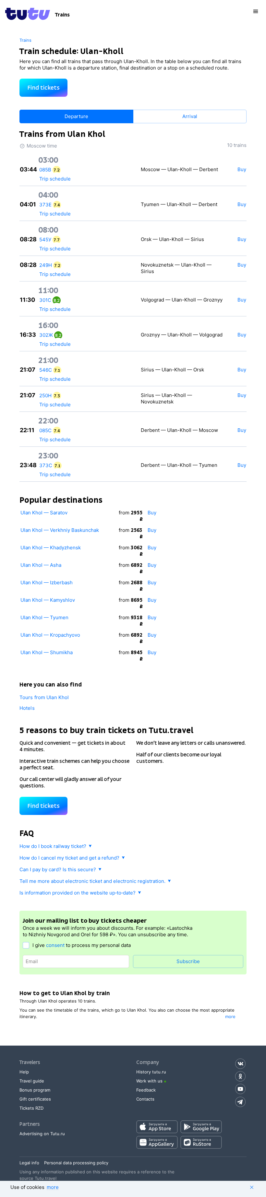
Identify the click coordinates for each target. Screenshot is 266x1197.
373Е (45, 205)
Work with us (149, 1080)
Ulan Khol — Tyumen (44, 617)
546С (45, 370)
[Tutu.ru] (27, 15)
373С (45, 465)
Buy (152, 513)
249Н (45, 265)
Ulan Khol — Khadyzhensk (50, 547)
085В (45, 170)
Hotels (27, 708)
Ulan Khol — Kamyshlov (47, 600)
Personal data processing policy (76, 1162)
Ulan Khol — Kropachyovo (50, 635)
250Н (45, 395)
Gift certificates (35, 1099)
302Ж (46, 335)
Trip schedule (55, 179)
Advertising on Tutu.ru (42, 1133)
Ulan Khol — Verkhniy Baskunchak (59, 530)
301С (45, 300)
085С (45, 430)
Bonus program (34, 1090)
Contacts (145, 1099)
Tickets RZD (31, 1108)
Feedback (146, 1090)
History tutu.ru (151, 1071)
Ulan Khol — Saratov (43, 513)
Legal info (29, 1162)
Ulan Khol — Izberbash (46, 582)
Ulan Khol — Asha (40, 565)
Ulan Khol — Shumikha (46, 652)
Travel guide (31, 1080)
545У (45, 239)
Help (24, 1071)
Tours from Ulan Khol (44, 697)
